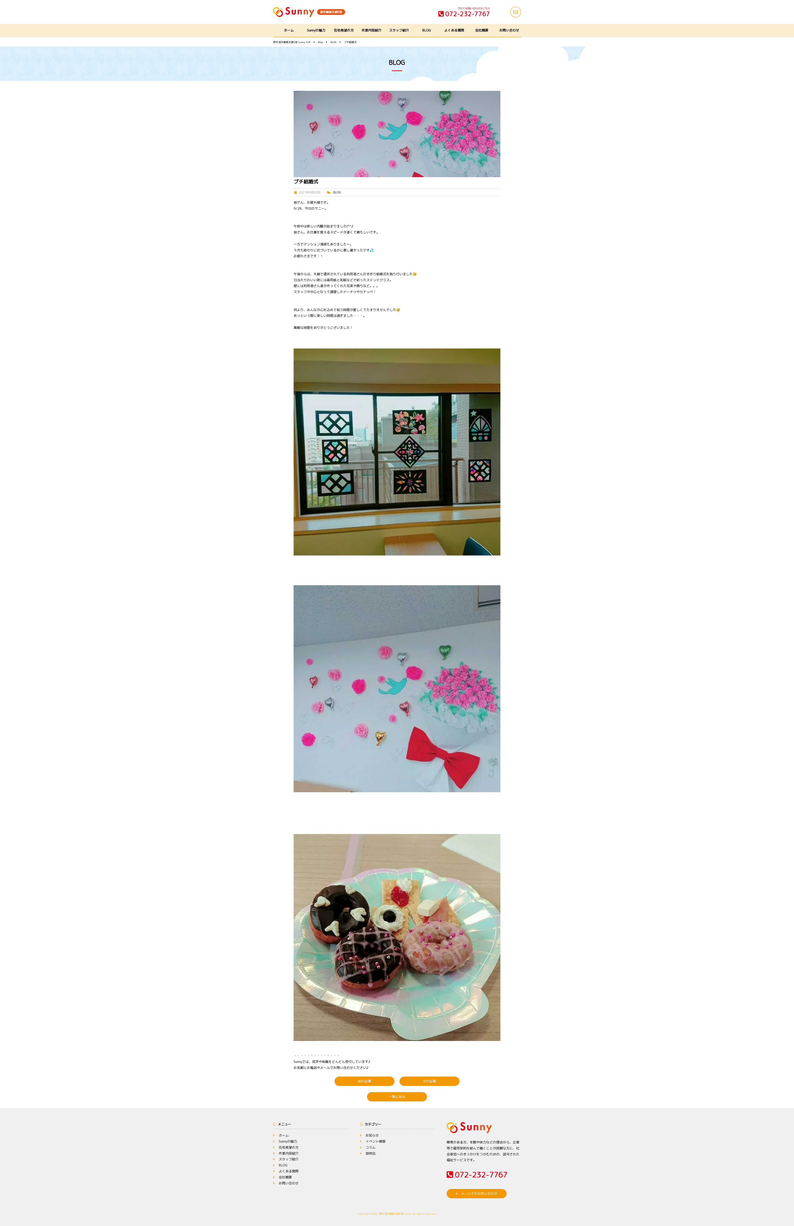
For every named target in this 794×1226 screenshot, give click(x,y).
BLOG (426, 30)
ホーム (289, 30)
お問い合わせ (509, 30)
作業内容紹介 (371, 30)
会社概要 (481, 30)
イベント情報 (375, 1141)
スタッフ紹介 (399, 30)
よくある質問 (454, 30)
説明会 (370, 1153)
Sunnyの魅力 (316, 30)
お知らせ (372, 1135)
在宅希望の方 (344, 30)
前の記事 (364, 1081)
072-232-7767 (467, 14)
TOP (291, 42)
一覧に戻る (397, 1096)
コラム (370, 1147)
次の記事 (429, 1081)
